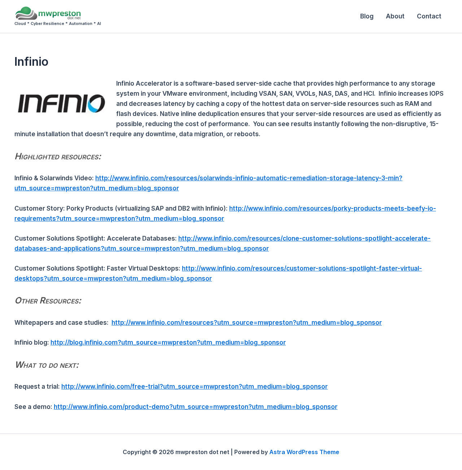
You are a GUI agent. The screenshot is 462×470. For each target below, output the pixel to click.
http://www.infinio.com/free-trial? (112, 386)
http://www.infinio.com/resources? (164, 322)
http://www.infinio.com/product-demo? (113, 406)
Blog (367, 16)
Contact (429, 16)
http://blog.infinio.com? (86, 342)
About (395, 16)
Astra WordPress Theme (304, 452)
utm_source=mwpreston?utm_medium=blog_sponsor (142, 218)
